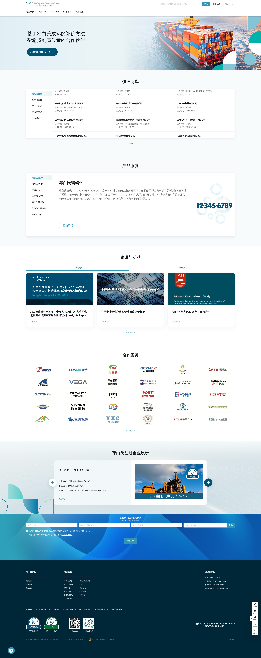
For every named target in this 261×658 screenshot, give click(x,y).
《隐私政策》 (67, 535)
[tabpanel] (130, 300)
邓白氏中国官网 (40, 609)
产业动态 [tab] (78, 267)
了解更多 (33, 321)
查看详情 (68, 225)
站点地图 (232, 639)
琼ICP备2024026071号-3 (74, 639)
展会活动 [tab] (183, 267)
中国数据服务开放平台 (100, 609)
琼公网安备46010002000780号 (103, 639)
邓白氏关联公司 (40, 531)
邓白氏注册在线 (84, 609)
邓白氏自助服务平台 (69, 609)
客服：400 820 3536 (212, 578)
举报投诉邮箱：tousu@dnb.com (216, 588)
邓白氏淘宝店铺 (116, 609)
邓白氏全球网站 (54, 609)
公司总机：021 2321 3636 (214, 585)
